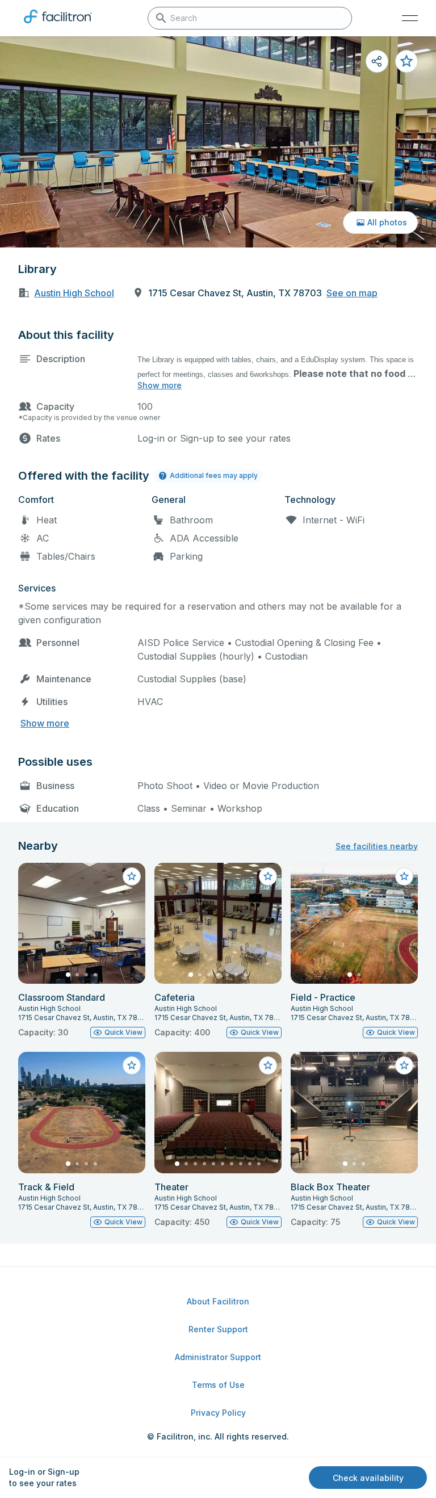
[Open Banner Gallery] (218, 141)
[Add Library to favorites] (406, 61)
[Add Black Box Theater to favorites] (404, 1065)
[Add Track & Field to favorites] (132, 1065)
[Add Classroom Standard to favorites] (132, 876)
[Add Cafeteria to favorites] (268, 876)
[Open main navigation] (410, 18)
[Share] (377, 61)
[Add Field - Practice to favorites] (404, 876)
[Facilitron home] (58, 25)
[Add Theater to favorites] (268, 1065)
